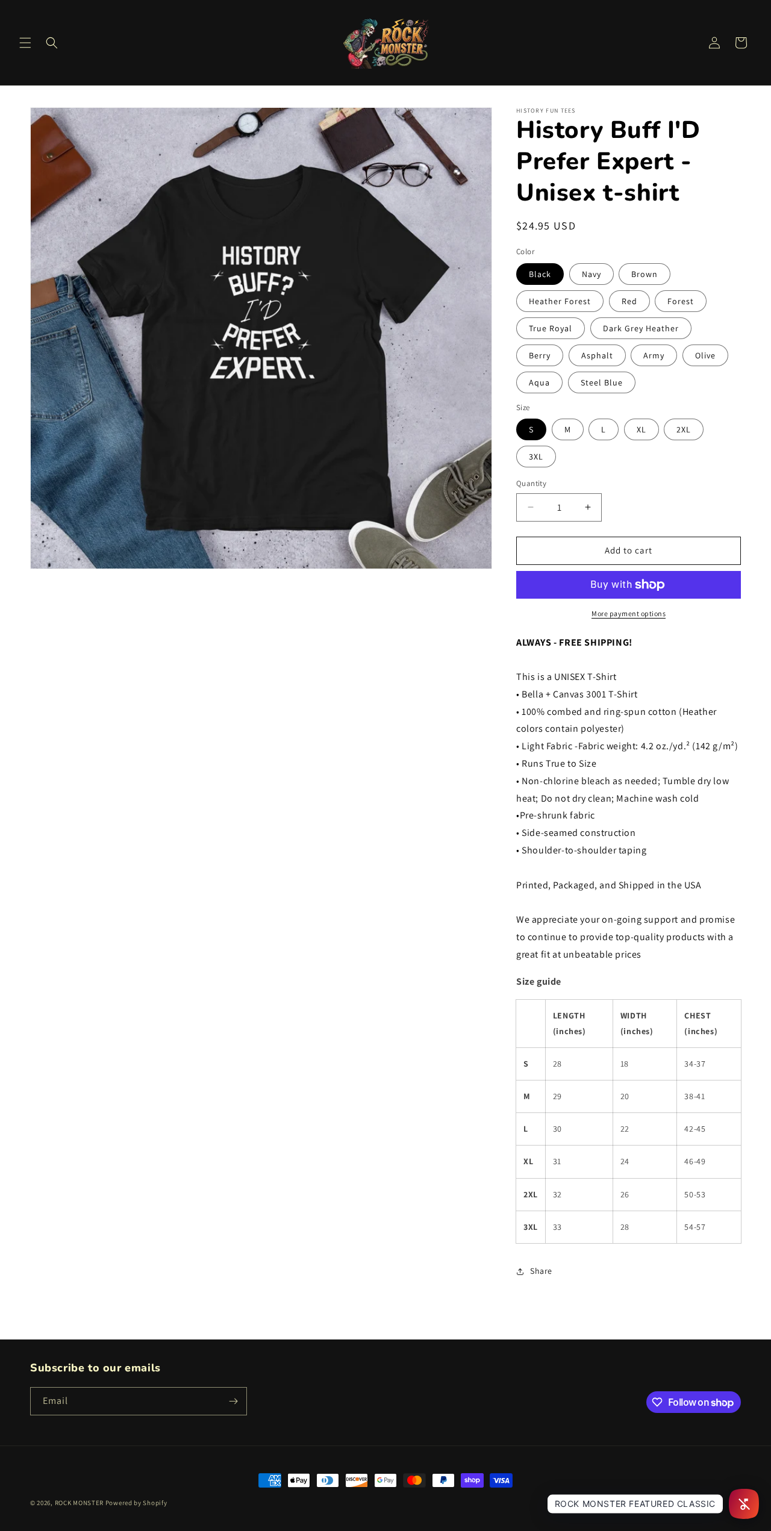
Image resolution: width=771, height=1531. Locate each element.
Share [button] (541, 1270)
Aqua (539, 382)
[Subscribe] (233, 1401)
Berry (540, 355)
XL (641, 429)
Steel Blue (602, 382)
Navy (591, 274)
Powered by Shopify (136, 1502)
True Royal (550, 328)
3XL (536, 456)
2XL (683, 429)
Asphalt (597, 355)
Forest (680, 301)
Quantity (531, 483)
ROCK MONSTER (79, 1502)
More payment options (629, 613)
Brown (644, 274)
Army (653, 355)
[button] (25, 43)
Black (540, 274)
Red (629, 301)
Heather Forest (560, 301)
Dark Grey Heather (641, 328)
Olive (705, 355)
